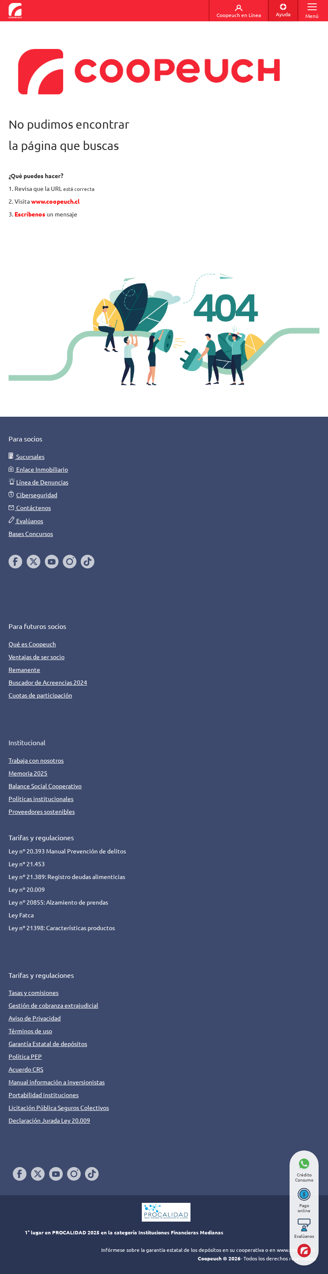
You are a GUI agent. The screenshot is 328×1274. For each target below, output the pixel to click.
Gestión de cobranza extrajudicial (53, 1005)
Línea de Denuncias (42, 482)
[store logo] (15, 10)
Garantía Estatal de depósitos (48, 1043)
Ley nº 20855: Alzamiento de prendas (59, 902)
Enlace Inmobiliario (41, 469)
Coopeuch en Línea (239, 15)
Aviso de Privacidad (35, 1018)
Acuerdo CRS (26, 1069)
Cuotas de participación (40, 695)
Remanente (24, 669)
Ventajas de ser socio (36, 656)
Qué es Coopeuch (32, 644)
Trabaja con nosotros (36, 760)
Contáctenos (33, 507)
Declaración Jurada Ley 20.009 (49, 1120)
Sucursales (29, 456)
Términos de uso (30, 1031)
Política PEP (25, 1056)
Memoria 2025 (28, 773)
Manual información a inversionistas (57, 1082)
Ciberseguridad (36, 495)
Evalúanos (29, 521)
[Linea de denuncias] (12, 482)
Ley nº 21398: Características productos (62, 927)
